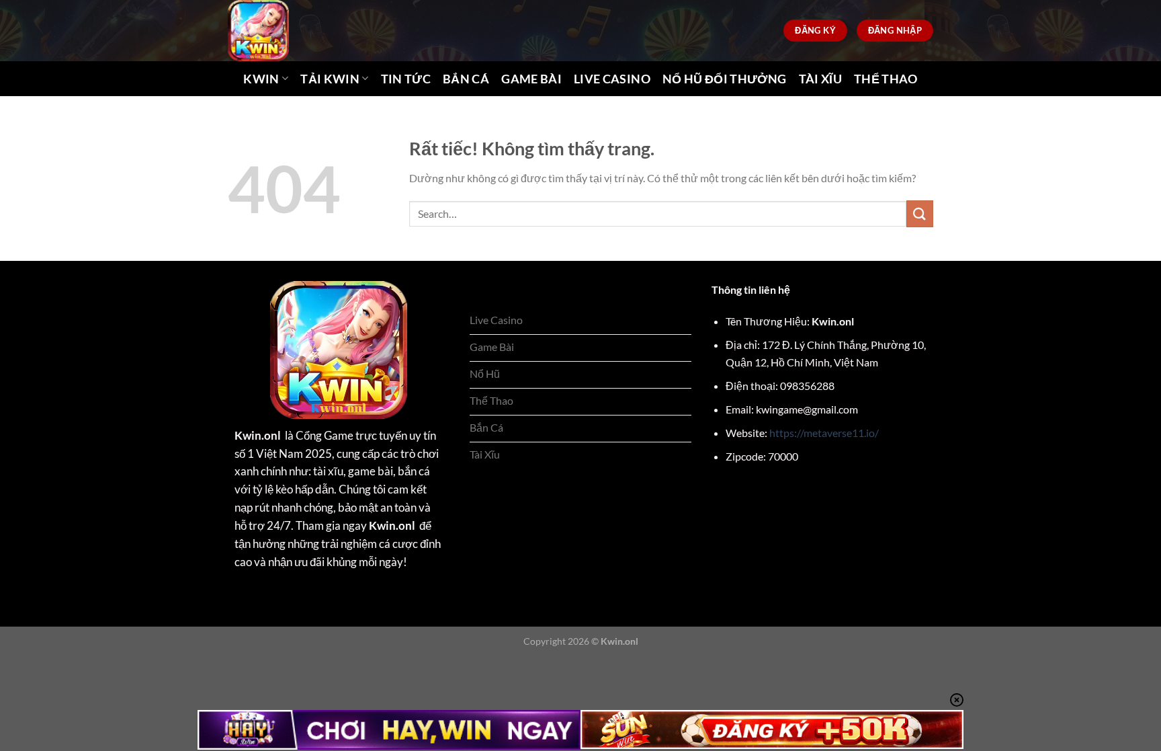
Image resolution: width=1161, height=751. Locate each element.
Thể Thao (886, 79)
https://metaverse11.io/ (824, 432)
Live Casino (612, 79)
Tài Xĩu (820, 79)
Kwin (261, 79)
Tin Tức (406, 79)
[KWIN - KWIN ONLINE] (283, 30)
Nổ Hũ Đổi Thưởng (724, 79)
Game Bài (531, 79)
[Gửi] (919, 213)
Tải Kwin (329, 79)
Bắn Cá (466, 79)
